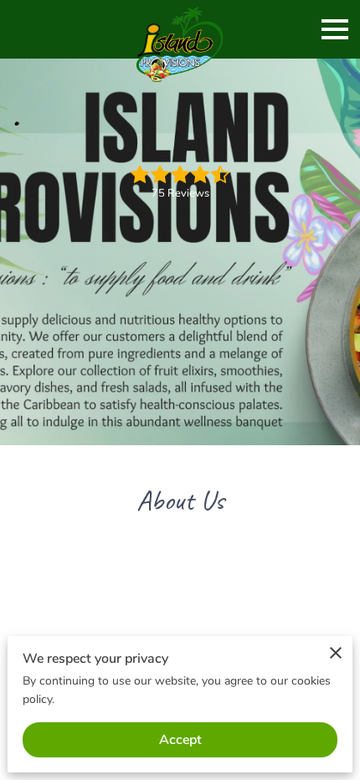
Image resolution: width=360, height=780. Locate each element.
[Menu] (334, 29)
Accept (180, 740)
